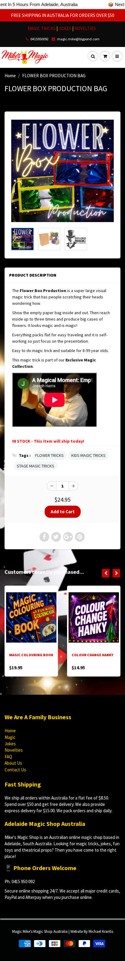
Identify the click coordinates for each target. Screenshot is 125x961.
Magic (10, 737)
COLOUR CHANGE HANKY (92, 655)
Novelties (14, 750)
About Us (13, 763)
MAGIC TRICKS (42, 28)
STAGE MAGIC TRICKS (35, 466)
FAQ (8, 757)
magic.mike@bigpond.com (78, 39)
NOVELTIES (85, 28)
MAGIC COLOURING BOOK (31, 655)
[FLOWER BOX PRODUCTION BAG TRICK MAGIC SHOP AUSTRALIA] (62, 171)
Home (10, 75)
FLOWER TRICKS (49, 455)
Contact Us (15, 770)
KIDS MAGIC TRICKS (88, 455)
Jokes (10, 744)
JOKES (65, 28)
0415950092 (39, 39)
